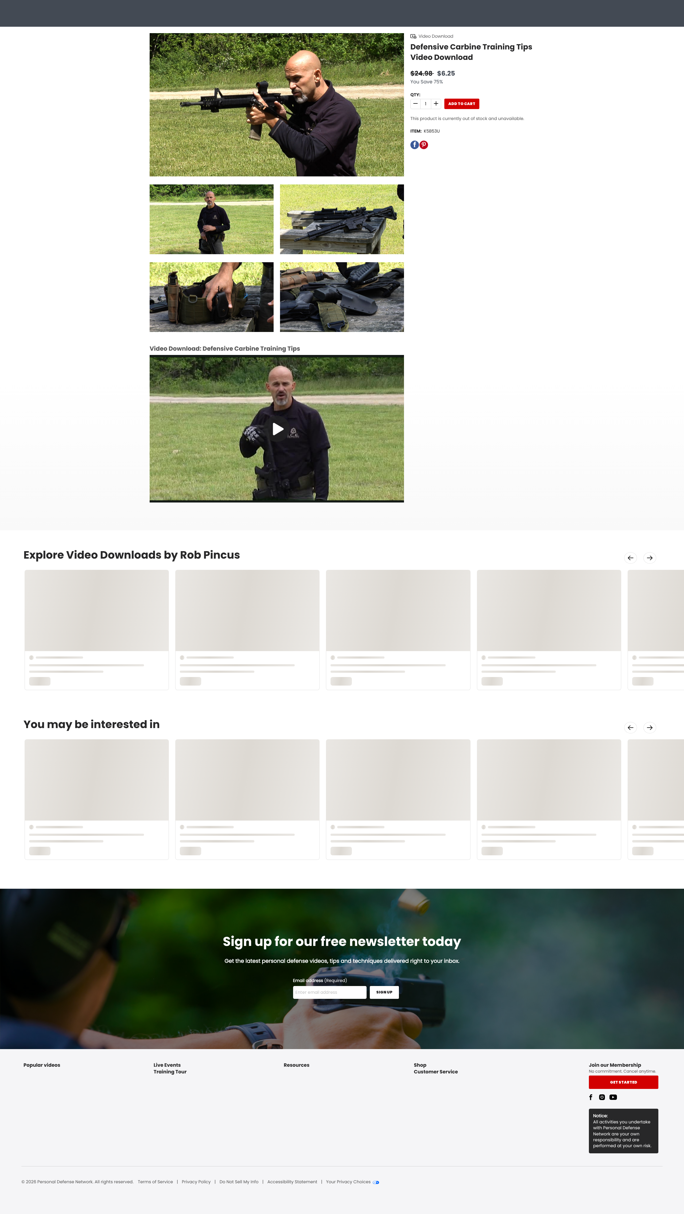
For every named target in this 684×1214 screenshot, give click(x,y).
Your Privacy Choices (348, 1182)
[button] (416, 104)
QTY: (415, 95)
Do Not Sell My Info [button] (239, 1182)
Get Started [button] (623, 1082)
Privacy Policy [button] (196, 1182)
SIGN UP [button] (384, 992)
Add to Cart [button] (461, 103)
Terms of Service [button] (155, 1182)
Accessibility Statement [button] (292, 1182)
